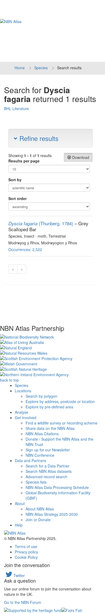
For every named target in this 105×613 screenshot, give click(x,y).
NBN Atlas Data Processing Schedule (57, 487)
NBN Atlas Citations (42, 433)
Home (20, 67)
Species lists (36, 482)
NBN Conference (40, 455)
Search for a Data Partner (47, 466)
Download (80, 157)
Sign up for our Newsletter (48, 449)
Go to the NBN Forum (22, 602)
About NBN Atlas (40, 509)
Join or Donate (38, 519)
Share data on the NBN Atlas (50, 428)
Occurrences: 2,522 (25, 249)
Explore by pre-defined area (49, 406)
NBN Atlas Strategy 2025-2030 (52, 514)
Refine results (38, 138)
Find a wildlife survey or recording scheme (61, 423)
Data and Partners (30, 460)
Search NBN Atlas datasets (49, 471)
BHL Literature (16, 108)
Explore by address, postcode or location (60, 401)
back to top (9, 380)
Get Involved (25, 417)
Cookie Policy (26, 557)
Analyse (21, 412)
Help (19, 525)
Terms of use (26, 546)
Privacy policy (26, 551)
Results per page (24, 161)
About (20, 503)
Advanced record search (46, 476)
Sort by (15, 179)
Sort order (17, 198)
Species (41, 67)
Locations (23, 390)
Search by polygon (41, 396)
